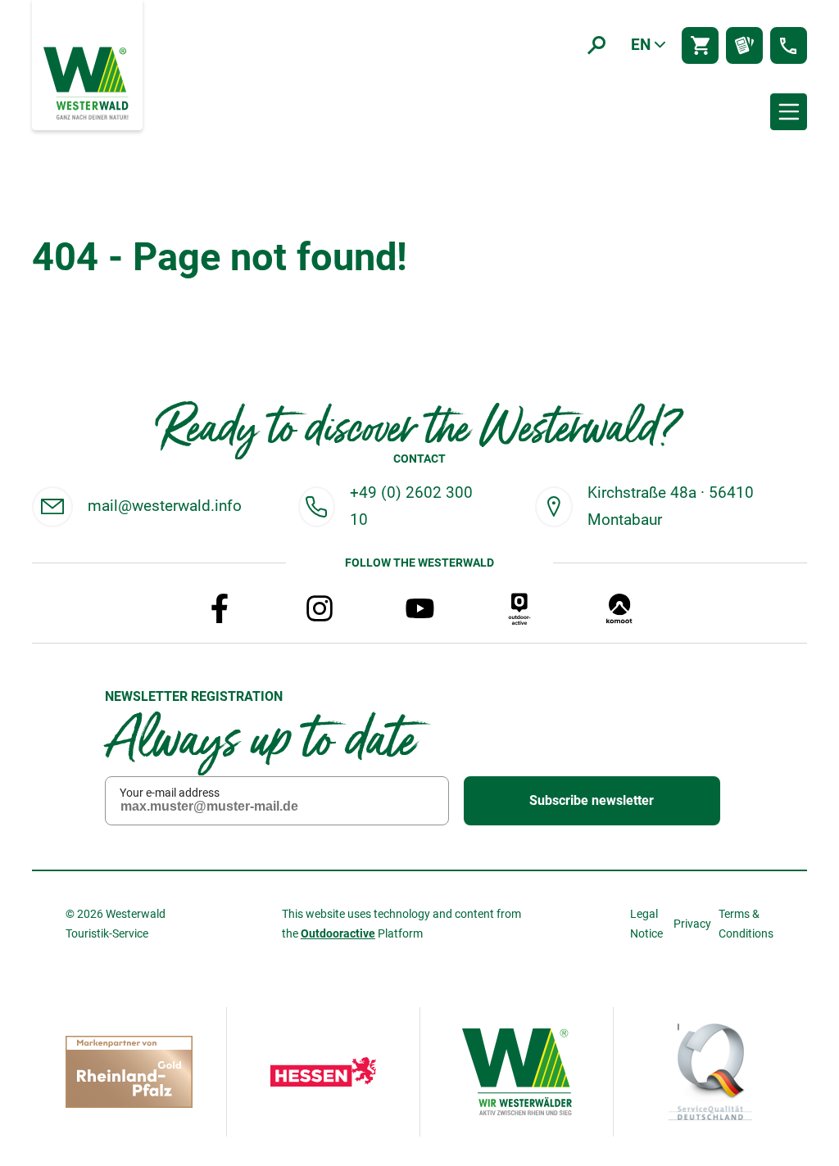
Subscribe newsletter (591, 800)
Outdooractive (338, 933)
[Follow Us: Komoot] (619, 608)
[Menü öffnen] (788, 111)
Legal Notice (646, 923)
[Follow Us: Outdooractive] (519, 608)
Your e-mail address (170, 792)
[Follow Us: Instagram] (319, 608)
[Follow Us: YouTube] (419, 608)
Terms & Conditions (746, 923)
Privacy (692, 923)
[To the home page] (87, 82)
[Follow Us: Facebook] (219, 608)
